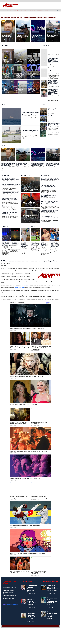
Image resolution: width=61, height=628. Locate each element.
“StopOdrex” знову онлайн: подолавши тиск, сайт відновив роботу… (52, 601)
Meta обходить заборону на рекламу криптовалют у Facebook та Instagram (37, 35)
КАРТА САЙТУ (9, 0)
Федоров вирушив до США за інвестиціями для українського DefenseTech (48, 195)
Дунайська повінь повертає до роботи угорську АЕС (30, 131)
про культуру (27, 285)
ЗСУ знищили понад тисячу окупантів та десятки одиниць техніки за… (53, 132)
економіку (45, 263)
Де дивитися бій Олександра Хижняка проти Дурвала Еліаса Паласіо (44, 244)
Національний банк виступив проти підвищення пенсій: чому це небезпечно (7, 35)
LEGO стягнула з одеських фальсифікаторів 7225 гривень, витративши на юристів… (49, 186)
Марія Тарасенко (35, 245)
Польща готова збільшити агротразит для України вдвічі (53, 52)
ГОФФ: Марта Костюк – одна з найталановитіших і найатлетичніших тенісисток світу (54, 244)
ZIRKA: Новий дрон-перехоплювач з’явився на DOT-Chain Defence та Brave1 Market (49, 202)
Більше (46, 10)
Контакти (21, 0)
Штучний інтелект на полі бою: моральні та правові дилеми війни (53, 117)
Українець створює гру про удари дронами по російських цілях (49, 211)
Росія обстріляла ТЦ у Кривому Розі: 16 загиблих (53, 109)
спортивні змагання (19, 287)
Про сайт (16, 0)
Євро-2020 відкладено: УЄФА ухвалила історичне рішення (8, 74)
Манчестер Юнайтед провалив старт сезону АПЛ (35, 243)
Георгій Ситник (6, 61)
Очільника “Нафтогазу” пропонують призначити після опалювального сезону (53, 60)
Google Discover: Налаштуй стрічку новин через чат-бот (20, 74)
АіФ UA (4, 0)
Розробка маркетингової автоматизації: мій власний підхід (49, 217)
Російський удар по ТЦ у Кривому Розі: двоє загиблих (30, 201)
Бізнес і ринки (6, 31)
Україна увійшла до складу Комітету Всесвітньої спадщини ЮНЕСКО (6, 244)
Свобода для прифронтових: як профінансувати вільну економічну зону (53, 71)
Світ (18, 10)
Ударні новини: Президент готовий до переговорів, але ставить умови (52, 35)
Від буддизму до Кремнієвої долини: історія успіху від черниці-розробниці (50, 179)
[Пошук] (57, 10)
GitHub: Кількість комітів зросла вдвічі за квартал (33, 74)
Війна (29, 10)
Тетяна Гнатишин (27, 115)
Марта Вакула (26, 187)
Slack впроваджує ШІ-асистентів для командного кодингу (20, 89)
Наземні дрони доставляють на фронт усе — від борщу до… (54, 124)
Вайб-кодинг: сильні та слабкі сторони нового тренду (32, 89)
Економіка (13, 10)
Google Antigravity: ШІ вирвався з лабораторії (7, 89)
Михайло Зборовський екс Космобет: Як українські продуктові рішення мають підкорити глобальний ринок (53, 92)
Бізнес (34, 10)
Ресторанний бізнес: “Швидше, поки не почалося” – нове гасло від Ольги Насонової (53, 82)
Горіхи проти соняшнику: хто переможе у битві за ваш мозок (9, 199)
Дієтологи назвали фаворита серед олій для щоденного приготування (10, 192)
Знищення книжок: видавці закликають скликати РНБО (30, 185)
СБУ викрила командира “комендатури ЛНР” (32, 59)
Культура (23, 10)
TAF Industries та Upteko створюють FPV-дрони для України (23, 36)
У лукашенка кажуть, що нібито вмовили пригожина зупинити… (31, 603)
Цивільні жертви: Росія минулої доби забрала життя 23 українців (30, 215)
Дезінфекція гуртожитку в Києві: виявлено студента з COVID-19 (7, 59)
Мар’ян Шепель (6, 39)
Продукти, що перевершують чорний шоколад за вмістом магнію (10, 179)
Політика (5, 10)
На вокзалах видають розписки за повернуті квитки (21, 59)
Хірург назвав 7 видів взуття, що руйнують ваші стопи (10, 206)
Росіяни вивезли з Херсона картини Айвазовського (15, 243)
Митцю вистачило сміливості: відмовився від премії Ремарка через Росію (25, 244)
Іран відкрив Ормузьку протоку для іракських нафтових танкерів (30, 113)
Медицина (40, 10)
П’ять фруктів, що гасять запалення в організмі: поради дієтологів (11, 185)
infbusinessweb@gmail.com (12, 604)
